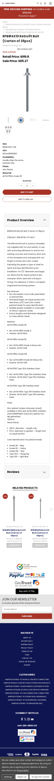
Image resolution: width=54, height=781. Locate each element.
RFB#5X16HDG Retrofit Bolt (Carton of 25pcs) (14, 533)
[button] (27, 739)
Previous (3, 509)
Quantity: (27, 181)
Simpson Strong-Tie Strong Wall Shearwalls (27, 696)
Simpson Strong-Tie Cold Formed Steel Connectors (27, 693)
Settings (8, 776)
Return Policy (27, 641)
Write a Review (9, 51)
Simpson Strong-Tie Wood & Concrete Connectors (27, 679)
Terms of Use (27, 651)
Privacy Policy (27, 648)
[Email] (23, 206)
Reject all (22, 776)
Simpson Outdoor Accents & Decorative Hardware (27, 690)
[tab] (27, 220)
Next (51, 509)
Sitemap (27, 665)
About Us (27, 638)
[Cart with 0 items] (45, 3)
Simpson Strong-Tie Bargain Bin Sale (27, 703)
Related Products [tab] (25, 488)
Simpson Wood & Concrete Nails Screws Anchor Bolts (27, 683)
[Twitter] (31, 206)
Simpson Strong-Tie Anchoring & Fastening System (27, 686)
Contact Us (27, 658)
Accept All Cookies (41, 776)
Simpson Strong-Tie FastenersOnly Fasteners (27, 700)
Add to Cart (14, 545)
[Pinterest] (36, 206)
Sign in (22, 661)
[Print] (27, 206)
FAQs (27, 655)
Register (31, 661)
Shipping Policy (27, 644)
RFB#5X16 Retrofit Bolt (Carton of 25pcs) (40, 533)
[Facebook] (18, 206)
